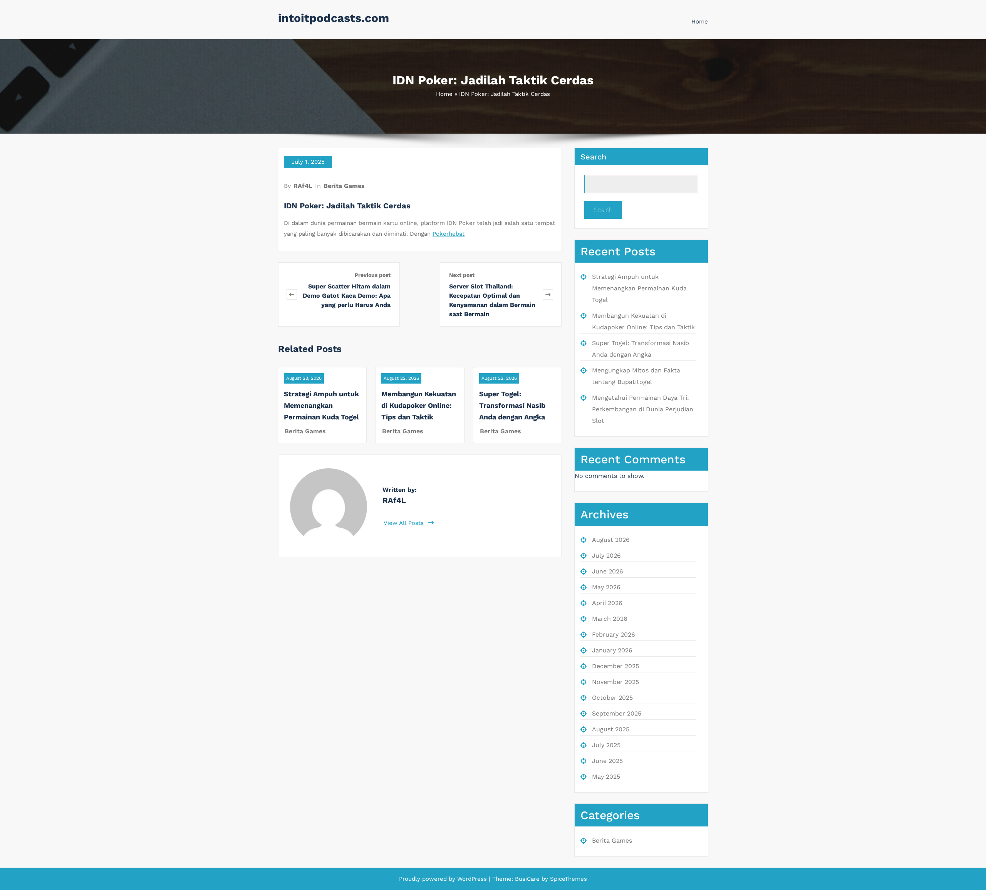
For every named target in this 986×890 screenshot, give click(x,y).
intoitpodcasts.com (333, 18)
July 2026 (606, 555)
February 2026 (613, 634)
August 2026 (611, 539)
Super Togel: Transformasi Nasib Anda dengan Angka (512, 405)
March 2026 (609, 618)
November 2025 (615, 682)
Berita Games (344, 185)
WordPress (472, 878)
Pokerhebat (448, 233)
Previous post (373, 275)
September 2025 (616, 713)
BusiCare (528, 878)
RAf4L (302, 185)
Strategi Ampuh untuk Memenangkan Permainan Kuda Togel (321, 405)
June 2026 (607, 571)
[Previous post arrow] (291, 294)
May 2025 (606, 776)
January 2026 (612, 650)
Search (593, 156)
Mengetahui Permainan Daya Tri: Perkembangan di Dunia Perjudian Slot (642, 409)
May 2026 (606, 587)
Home (699, 21)
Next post (462, 275)
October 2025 (612, 697)
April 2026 (607, 603)
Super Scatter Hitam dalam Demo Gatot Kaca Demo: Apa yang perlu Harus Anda (347, 295)
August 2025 (610, 729)
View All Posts (405, 523)
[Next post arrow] (547, 294)
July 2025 (606, 745)
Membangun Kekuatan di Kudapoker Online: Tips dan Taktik (418, 405)
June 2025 (607, 760)
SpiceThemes (567, 878)
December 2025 (615, 666)
